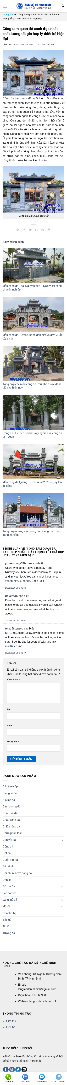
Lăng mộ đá (10, 899)
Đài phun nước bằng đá (17, 873)
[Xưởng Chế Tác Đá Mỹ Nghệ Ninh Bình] (33, 6)
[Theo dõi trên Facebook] (6, 1070)
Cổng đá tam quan (15, 98)
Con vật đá (9, 839)
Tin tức (7, 926)
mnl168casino (14, 628)
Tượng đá (9, 933)
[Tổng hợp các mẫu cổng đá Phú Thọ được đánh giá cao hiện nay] (33, 363)
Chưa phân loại (12, 833)
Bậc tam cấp (10, 786)
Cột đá (7, 853)
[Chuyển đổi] (62, 840)
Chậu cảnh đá (11, 819)
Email (10, 725)
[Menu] (5, 6)
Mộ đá (6, 906)
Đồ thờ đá (9, 886)
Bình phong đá (11, 806)
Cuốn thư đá (10, 859)
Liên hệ (10, 1027)
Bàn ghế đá (10, 793)
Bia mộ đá (9, 799)
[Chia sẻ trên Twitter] (30, 230)
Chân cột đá (10, 813)
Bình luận (13, 679)
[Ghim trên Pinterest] (43, 230)
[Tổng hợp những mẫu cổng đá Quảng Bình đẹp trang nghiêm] (33, 510)
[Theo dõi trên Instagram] (12, 1070)
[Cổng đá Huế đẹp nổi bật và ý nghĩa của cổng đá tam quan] (33, 412)
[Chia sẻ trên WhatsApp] (18, 230)
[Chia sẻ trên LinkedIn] (49, 230)
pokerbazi (11, 595)
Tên (9, 709)
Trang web (13, 741)
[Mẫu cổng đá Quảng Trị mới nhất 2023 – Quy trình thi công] (33, 461)
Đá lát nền (9, 866)
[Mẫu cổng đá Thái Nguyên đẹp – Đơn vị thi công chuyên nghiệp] (33, 265)
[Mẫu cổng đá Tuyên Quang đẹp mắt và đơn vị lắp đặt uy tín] (33, 314)
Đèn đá (7, 879)
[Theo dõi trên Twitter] (18, 1070)
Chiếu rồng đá (11, 826)
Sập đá (7, 919)
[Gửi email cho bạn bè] (37, 230)
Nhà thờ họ (9, 913)
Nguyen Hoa (35, 44)
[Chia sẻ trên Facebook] (24, 230)
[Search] (63, 6)
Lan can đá (9, 893)
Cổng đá (49, 44)
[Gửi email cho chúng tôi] (24, 1070)
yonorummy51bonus (18, 563)
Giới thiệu (12, 1021)
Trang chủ (8, 14)
